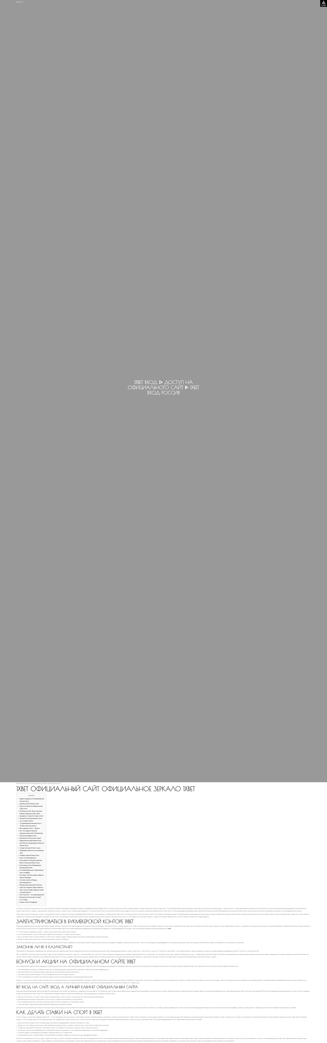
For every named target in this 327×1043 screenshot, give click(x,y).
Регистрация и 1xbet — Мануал (30, 828)
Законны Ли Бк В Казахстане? (29, 804)
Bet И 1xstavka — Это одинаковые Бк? (32, 895)
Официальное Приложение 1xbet (31, 841)
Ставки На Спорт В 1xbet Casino (30, 848)
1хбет (169, 928)
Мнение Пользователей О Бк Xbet (31, 885)
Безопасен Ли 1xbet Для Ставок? (30, 838)
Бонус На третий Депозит (28, 858)
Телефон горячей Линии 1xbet (29, 855)
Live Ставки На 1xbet (26, 821)
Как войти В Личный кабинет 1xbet (31, 818)
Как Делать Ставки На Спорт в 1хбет (31, 816)
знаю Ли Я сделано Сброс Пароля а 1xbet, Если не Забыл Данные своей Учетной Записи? (31, 889)
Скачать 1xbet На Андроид (28, 902)
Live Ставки (23, 900)
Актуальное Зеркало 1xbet (28, 836)
